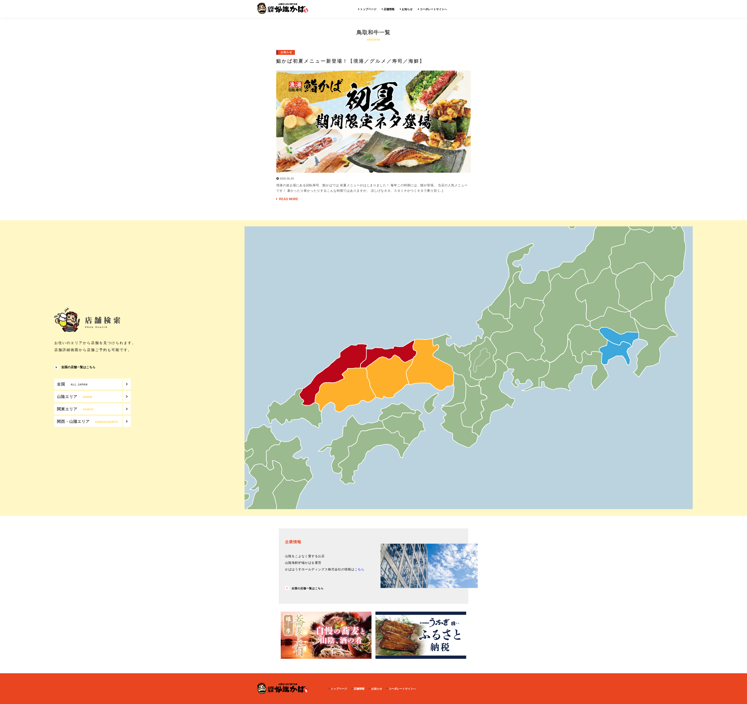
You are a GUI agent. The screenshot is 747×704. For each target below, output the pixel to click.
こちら (359, 569)
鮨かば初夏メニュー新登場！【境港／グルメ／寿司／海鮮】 (350, 61)
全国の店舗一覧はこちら (78, 367)
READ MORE (288, 199)
